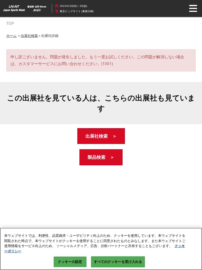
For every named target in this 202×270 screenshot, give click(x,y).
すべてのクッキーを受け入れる (118, 261)
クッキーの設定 (70, 261)
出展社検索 (29, 35)
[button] (101, 136)
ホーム (11, 35)
